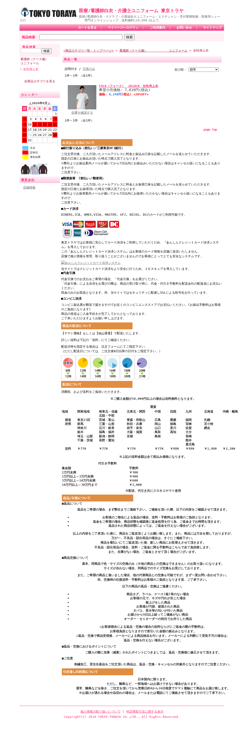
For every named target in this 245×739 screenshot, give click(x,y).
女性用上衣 (31, 69)
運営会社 (28, 179)
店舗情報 (29, 187)
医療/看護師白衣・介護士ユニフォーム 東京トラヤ (131, 10)
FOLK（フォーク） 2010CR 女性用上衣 (128, 86)
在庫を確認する (82, 112)
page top (210, 129)
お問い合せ (184, 27)
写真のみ (89, 69)
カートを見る (87, 27)
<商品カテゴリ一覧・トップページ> (89, 50)
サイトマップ (212, 27)
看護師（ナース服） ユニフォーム (40, 61)
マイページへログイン (123, 27)
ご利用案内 (157, 27)
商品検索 (28, 37)
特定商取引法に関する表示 (144, 711)
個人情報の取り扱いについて (100, 711)
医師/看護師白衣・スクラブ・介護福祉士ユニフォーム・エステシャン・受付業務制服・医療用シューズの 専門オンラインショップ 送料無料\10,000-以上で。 (120, 18)
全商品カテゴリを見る (39, 81)
